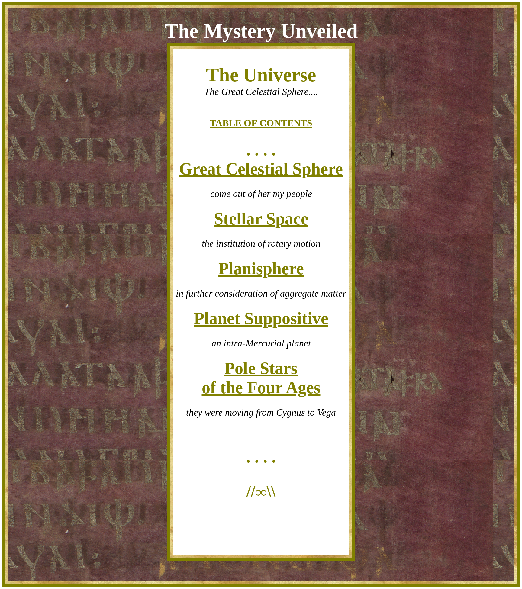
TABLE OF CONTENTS (261, 122)
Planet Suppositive (261, 318)
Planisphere (261, 268)
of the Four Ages (261, 387)
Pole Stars (261, 368)
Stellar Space (261, 218)
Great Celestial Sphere (261, 168)
